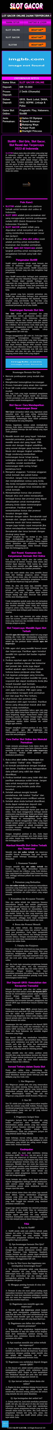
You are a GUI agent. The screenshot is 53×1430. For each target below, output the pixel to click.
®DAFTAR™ (37, 29)
